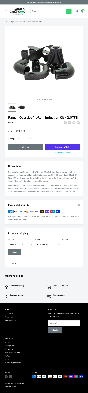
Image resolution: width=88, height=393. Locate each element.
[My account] (77, 11)
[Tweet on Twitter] (74, 122)
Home (6, 22)
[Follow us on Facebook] (6, 376)
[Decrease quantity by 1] (18, 138)
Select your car (10, 346)
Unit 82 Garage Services (13, 363)
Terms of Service (11, 320)
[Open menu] (6, 11)
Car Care (8, 356)
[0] (81, 11)
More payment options (62, 152)
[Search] (69, 11)
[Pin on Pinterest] (69, 122)
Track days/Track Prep (12, 352)
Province (38, 239)
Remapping (9, 349)
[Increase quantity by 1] (30, 138)
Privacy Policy (9, 317)
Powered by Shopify (10, 386)
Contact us (8, 359)
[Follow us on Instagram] (10, 376)
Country (11, 239)
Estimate (15, 252)
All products (14, 22)
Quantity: (11, 139)
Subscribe (55, 330)
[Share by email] (78, 122)
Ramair (10, 123)
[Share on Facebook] (65, 122)
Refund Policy (12, 263)
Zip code (65, 239)
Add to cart (25, 147)
